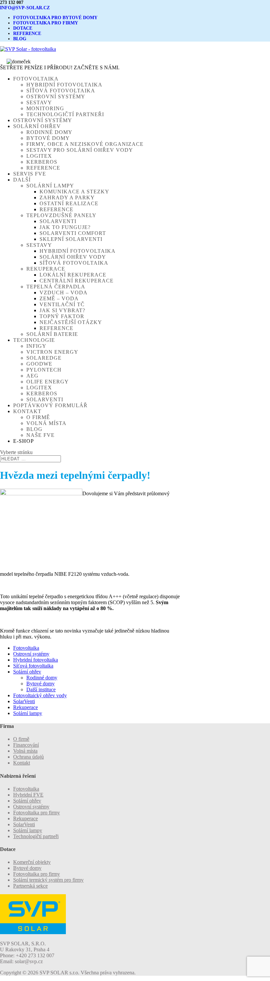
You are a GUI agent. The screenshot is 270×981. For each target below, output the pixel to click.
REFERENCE (27, 33)
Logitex (39, 156)
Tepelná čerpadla (55, 286)
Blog (34, 429)
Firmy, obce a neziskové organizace (85, 144)
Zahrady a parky (67, 197)
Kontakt (21, 763)
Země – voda (59, 298)
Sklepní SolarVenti (71, 239)
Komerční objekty (32, 862)
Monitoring (45, 108)
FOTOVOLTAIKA (36, 79)
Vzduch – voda (64, 292)
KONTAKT (27, 411)
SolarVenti (58, 221)
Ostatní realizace (69, 203)
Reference (43, 168)
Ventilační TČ (62, 304)
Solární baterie (52, 334)
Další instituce (41, 689)
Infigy (36, 346)
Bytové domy (48, 138)
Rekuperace (45, 269)
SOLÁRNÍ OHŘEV (37, 126)
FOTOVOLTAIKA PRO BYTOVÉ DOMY (55, 17)
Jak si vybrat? (62, 310)
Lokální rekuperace (73, 275)
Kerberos (41, 162)
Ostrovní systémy (55, 96)
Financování (26, 745)
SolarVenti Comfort (73, 233)
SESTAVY (39, 245)
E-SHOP (23, 441)
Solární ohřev (27, 671)
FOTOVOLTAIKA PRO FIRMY (45, 22)
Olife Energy (47, 381)
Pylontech (44, 370)
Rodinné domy (49, 132)
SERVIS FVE (29, 174)
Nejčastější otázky (71, 322)
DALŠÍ (22, 179)
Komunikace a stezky (74, 191)
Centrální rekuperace (77, 280)
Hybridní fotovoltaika (64, 84)
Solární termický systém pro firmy (48, 880)
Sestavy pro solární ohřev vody (79, 150)
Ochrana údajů (28, 757)
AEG (32, 375)
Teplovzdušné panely (61, 215)
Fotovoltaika (26, 648)
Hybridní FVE (28, 795)
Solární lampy (50, 185)
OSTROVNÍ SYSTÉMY (42, 120)
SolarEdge (44, 358)
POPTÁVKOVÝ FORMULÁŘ (50, 405)
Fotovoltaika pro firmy (36, 812)
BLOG (19, 38)
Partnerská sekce (30, 886)
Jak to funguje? (65, 227)
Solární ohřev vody (73, 257)
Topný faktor (62, 316)
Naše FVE (40, 435)
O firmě (38, 417)
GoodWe (39, 364)
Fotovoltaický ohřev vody (40, 695)
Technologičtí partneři (65, 114)
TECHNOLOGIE (34, 340)
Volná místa (46, 423)
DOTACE (22, 28)
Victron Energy (52, 352)
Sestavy (39, 102)
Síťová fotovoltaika (60, 90)
